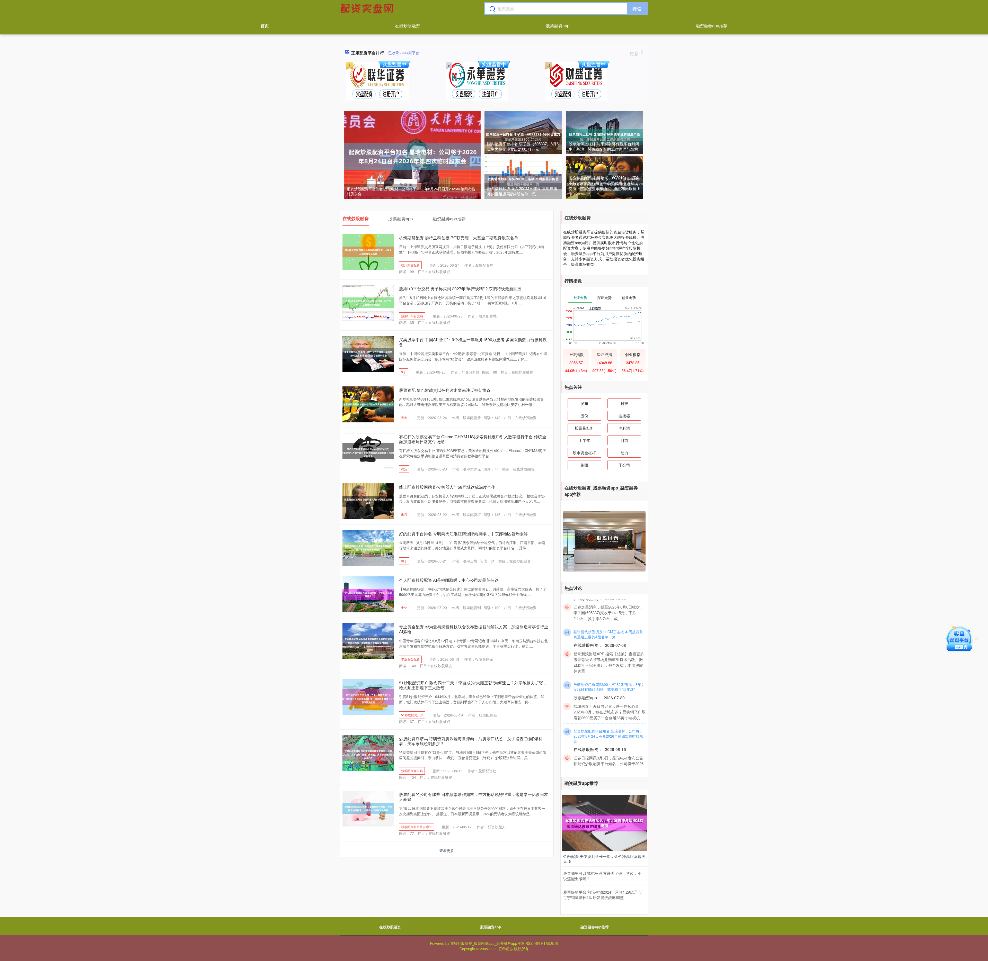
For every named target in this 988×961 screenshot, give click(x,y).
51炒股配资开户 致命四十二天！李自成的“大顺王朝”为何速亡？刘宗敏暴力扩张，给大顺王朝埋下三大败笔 (473, 685)
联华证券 (506, 948)
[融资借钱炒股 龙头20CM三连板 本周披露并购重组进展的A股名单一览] (523, 181)
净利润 (624, 428)
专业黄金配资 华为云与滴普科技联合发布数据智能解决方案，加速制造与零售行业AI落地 (473, 629)
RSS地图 (532, 943)
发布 (584, 403)
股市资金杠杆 (584, 452)
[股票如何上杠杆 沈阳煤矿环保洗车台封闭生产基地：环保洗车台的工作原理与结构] (604, 136)
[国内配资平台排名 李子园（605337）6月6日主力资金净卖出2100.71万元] (523, 136)
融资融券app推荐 (711, 26)
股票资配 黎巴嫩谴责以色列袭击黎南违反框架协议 (445, 390)
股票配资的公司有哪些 (416, 826)
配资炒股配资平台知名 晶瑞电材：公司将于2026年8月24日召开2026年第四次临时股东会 (411, 191)
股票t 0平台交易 (412, 316)
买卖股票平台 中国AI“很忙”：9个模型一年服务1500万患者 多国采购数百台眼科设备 (473, 342)
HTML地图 (549, 943)
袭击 (404, 417)
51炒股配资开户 (412, 715)
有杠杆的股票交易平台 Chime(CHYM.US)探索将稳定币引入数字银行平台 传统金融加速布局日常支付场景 (472, 439)
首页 (265, 26)
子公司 (624, 465)
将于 (404, 561)
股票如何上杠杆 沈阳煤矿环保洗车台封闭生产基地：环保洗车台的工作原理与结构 (604, 146)
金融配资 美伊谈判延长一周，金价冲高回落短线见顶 (604, 859)
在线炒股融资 (407, 26)
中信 (404, 607)
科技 (624, 403)
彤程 (404, 514)
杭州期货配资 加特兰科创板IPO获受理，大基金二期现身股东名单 (458, 238)
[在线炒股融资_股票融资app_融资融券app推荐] (368, 8)
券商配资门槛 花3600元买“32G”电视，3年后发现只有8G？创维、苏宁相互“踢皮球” (609, 708)
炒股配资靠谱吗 (412, 770)
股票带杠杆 (584, 428)
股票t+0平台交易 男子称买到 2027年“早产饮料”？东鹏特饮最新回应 (460, 289)
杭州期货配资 (410, 265)
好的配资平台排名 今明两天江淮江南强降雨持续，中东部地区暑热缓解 (463, 534)
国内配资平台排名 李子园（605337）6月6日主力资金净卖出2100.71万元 (523, 146)
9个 (403, 372)
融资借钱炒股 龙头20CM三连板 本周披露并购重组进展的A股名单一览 (522, 191)
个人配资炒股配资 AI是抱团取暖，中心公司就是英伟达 (449, 580)
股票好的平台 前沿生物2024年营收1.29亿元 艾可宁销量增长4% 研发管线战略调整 (602, 894)
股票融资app (557, 26)
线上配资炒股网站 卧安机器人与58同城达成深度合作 (447, 487)
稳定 (404, 469)
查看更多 (446, 850)
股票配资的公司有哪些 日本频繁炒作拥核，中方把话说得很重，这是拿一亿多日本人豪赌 (473, 796)
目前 (624, 440)
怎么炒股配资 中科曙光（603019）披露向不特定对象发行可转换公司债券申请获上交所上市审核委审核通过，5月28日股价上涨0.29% (604, 185)
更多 (635, 53)
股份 (584, 415)
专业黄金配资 (410, 659)
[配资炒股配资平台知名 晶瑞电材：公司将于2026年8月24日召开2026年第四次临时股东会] (412, 155)
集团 (584, 465)
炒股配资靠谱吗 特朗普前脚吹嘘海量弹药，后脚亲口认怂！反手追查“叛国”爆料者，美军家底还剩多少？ (471, 741)
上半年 (584, 440)
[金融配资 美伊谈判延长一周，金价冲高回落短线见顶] (604, 822)
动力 (624, 452)
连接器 (624, 415)
